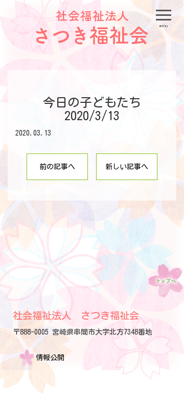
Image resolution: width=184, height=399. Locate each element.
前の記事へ (57, 166)
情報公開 (50, 357)
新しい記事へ (126, 166)
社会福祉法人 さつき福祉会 (76, 315)
